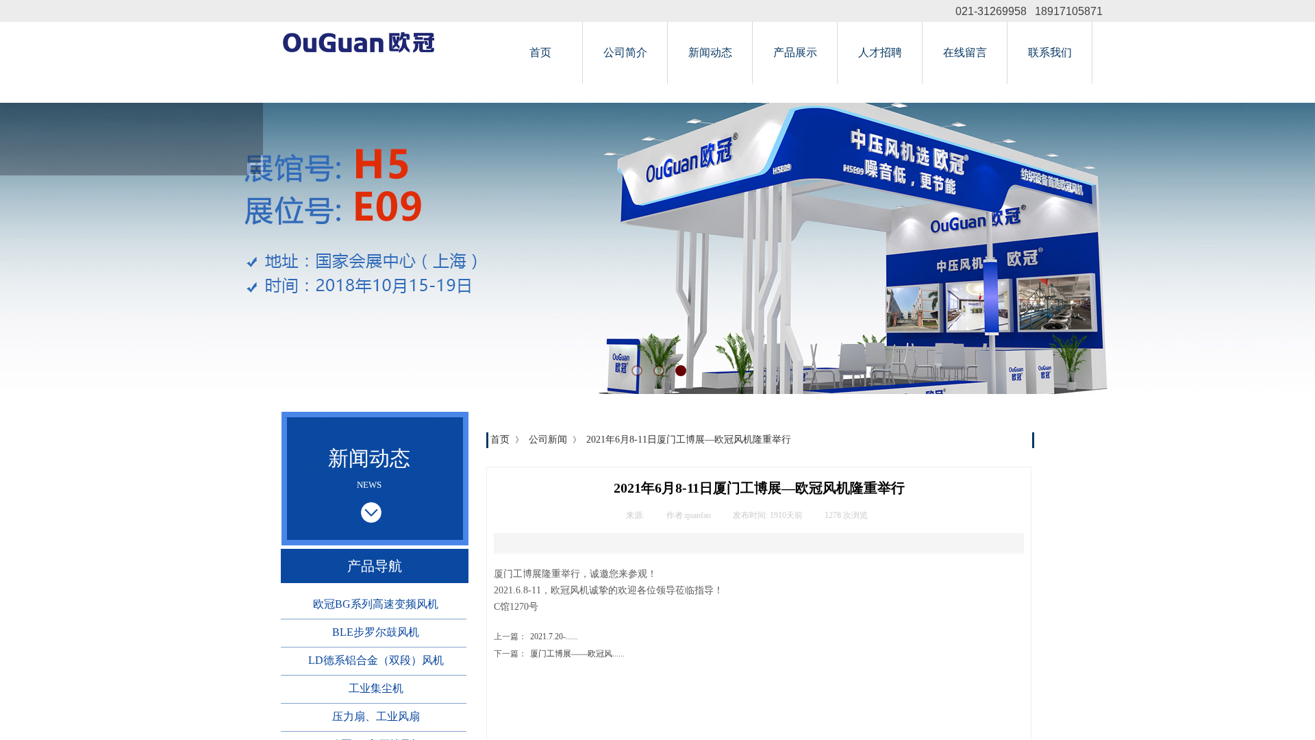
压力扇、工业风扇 (376, 716)
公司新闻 (548, 439)
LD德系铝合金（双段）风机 (376, 660)
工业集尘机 (376, 688)
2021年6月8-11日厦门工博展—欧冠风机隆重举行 (688, 439)
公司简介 (625, 52)
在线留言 (965, 52)
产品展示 (795, 52)
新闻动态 (710, 52)
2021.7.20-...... (536, 636)
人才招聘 (880, 52)
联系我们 (1050, 52)
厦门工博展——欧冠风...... (559, 653)
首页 (540, 52)
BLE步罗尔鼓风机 (375, 632)
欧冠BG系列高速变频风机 (375, 604)
